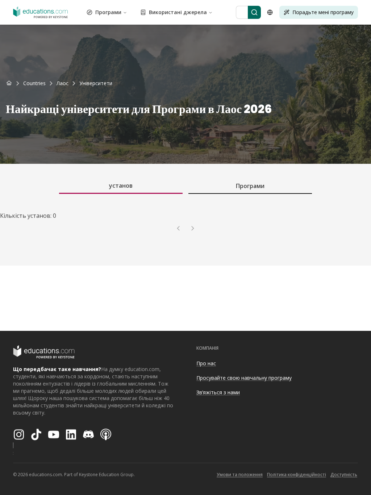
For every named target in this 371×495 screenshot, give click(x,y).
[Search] (254, 12)
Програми (108, 12)
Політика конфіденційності (296, 474)
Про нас (206, 363)
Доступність (343, 474)
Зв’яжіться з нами (218, 392)
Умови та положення (240, 474)
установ (121, 186)
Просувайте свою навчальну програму (244, 377)
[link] (95, 83)
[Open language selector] (269, 12)
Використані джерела (178, 12)
